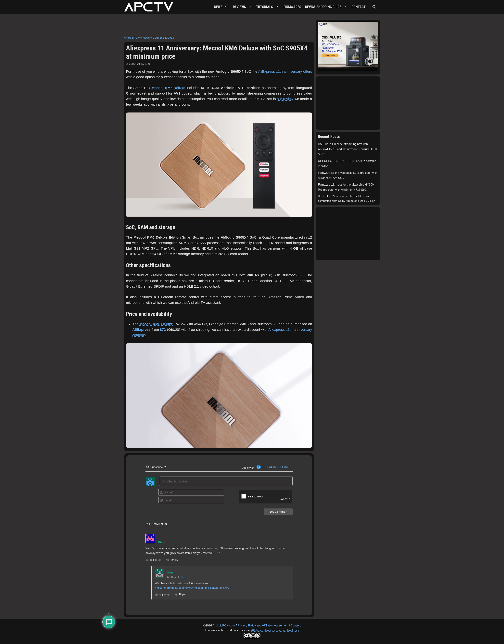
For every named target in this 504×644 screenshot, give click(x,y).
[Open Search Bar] (374, 7)
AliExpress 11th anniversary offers (285, 71)
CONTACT (358, 7)
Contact (296, 625)
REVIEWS (239, 7)
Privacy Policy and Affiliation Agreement (262, 625)
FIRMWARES (292, 7)
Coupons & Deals (163, 37)
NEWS (218, 7)
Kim (170, 572)
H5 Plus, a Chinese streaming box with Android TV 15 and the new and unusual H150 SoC (347, 149)
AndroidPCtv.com (223, 625)
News (146, 37)
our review (285, 99)
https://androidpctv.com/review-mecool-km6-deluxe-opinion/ (192, 587)
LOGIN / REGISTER (279, 466)
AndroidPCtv (132, 37)
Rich (183, 577)
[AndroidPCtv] (148, 7)
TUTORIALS (264, 7)
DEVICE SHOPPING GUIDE (323, 7)
